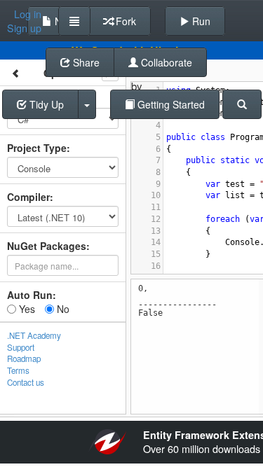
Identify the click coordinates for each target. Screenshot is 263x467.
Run (199, 21)
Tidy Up (45, 104)
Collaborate (165, 62)
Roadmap (24, 358)
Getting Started (170, 104)
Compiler (28, 197)
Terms (18, 370)
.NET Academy (34, 335)
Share (85, 62)
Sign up (24, 28)
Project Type (37, 148)
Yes (25, 309)
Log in (27, 14)
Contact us (25, 382)
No (61, 309)
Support (20, 347)
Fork (124, 21)
